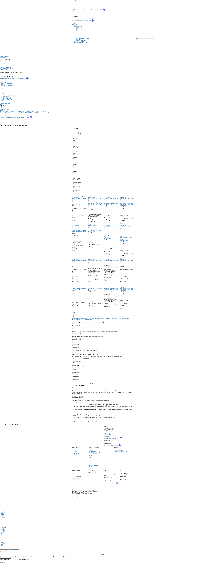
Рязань (2, 528)
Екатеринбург (3, 512)
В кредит (73, 220)
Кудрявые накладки (95, 318)
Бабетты (3, 84)
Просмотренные (21, 112)
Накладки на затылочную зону (7, 85)
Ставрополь (3, 534)
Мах (122, 438)
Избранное (7, 112)
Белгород (2, 504)
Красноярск (3, 518)
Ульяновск (3, 539)
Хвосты (3, 100)
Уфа (2, 540)
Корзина (74, 23)
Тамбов (2, 535)
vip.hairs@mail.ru (107, 441)
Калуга (2, 516)
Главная (1, 80)
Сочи (2, 533)
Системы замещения (93, 464)
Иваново (2, 513)
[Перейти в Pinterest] (94, 9)
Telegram (24, 78)
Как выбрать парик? (76, 3)
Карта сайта (75, 454)
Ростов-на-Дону (4, 527)
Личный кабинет (75, 22)
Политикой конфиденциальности (19, 550)
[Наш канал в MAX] (104, 9)
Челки (3, 89)
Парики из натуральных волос (6, 90)
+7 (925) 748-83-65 (82, 18)
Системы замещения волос (6, 98)
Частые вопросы (76, 1)
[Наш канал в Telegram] (106, 445)
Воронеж (2, 511)
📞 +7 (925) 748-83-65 (108, 478)
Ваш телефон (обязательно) (25, 559)
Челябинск (3, 542)
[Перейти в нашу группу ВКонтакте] (86, 9)
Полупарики (4, 88)
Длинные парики (82, 318)
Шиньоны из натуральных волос (6, 99)
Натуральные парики (93, 456)
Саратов (2, 531)
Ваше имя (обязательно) (5, 559)
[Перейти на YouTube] (100, 9)
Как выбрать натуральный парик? (79, 473)
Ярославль (3, 545)
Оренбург (2, 524)
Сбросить (80, 193)
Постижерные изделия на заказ (120, 450)
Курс (42, 559)
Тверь (2, 536)
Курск (2, 519)
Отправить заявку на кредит (5, 557)
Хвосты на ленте (81, 195)
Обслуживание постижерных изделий (122, 451)
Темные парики (89, 319)
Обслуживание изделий (5, 107)
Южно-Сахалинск (4, 543)
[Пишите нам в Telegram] (87, 20)
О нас (74, 450)
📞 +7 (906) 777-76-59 (108, 477)
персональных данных (89, 380)
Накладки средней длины (118, 318)
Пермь (2, 526)
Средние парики (84, 319)
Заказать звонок (75, 24)
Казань (2, 515)
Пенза (2, 525)
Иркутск (2, 514)
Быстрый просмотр (75, 197)
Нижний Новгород (4, 521)
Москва (79, 8)
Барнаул (2, 503)
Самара (2, 529)
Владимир (3, 508)
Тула (2, 537)
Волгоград (3, 510)
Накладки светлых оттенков (109, 318)
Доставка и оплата (76, 7)
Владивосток (3, 506)
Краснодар (3, 517)
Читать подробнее (75, 395)
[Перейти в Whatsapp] (77, 20)
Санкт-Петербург (4, 530)
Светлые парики (78, 319)
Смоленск (3, 532)
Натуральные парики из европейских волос (9, 93)
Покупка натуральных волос (120, 449)
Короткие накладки (88, 318)
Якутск (2, 544)
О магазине (75, 0)
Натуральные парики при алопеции (8, 95)
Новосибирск (3, 522)
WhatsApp (11, 78)
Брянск (2, 505)
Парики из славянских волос (7, 97)
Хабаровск (3, 541)
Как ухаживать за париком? (78, 4)
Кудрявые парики (101, 318)
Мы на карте (106, 430)
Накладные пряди (5, 87)
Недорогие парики (5, 96)
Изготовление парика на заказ (6, 106)
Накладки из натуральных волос (6, 83)
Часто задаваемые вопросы (78, 471)
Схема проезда (2, 52)
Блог (74, 455)
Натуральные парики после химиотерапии (9, 94)
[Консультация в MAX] (93, 20)
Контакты (75, 451)
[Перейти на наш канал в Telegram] (78, 9)
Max (29, 78)
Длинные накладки (75, 318)
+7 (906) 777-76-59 (75, 18)
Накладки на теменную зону (7, 86)
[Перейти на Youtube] (116, 445)
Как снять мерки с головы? (78, 5)
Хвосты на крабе (75, 195)
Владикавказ (3, 507)
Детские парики (5, 91)
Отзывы (74, 2)
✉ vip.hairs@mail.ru (107, 480)
